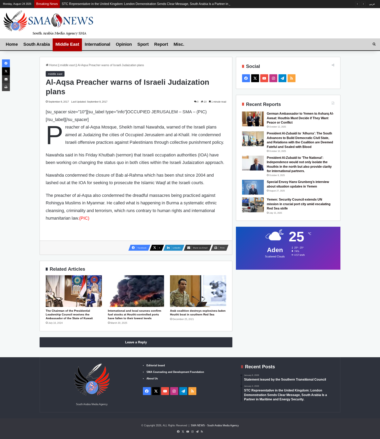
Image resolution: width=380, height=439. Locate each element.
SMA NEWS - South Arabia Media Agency (215, 425)
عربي (372, 3)
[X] (6, 71)
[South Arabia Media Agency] (48, 22)
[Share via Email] (6, 79)
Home (12, 44)
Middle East (67, 44)
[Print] (6, 87)
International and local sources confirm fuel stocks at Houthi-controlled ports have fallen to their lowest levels (134, 314)
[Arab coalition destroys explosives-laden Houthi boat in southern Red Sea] (198, 291)
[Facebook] (6, 63)
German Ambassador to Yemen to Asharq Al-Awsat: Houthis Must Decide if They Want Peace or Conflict (300, 118)
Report (161, 44)
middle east (67, 65)
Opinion (124, 44)
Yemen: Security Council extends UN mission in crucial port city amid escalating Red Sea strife (299, 204)
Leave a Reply (136, 342)
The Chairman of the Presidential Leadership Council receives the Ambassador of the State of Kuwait (69, 314)
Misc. (179, 44)
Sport (143, 44)
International (97, 44)
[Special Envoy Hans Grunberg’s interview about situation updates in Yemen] (253, 187)
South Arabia (36, 44)
